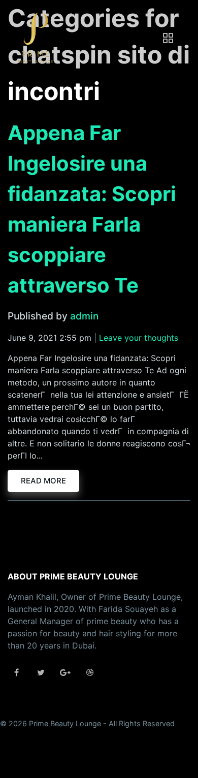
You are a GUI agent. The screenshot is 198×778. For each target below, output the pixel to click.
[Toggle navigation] (168, 38)
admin (84, 316)
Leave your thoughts (138, 338)
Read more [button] (43, 480)
